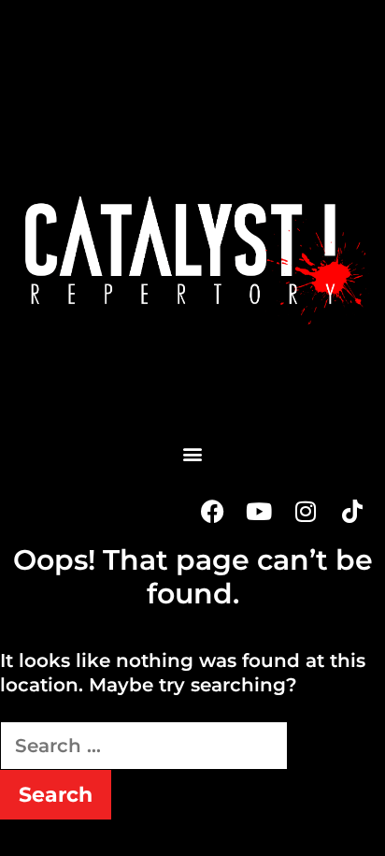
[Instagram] (305, 510)
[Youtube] (258, 510)
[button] (192, 453)
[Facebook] (212, 510)
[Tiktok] (352, 510)
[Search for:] (144, 745)
